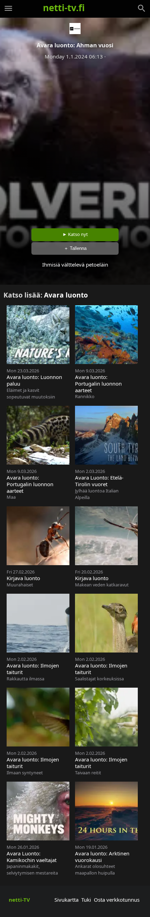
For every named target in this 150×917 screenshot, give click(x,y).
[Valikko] (8, 8)
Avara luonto (66, 295)
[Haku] (141, 8)
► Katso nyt (75, 234)
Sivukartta (66, 899)
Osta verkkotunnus (117, 899)
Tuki (86, 899)
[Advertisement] (75, 141)
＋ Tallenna (75, 248)
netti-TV (19, 899)
